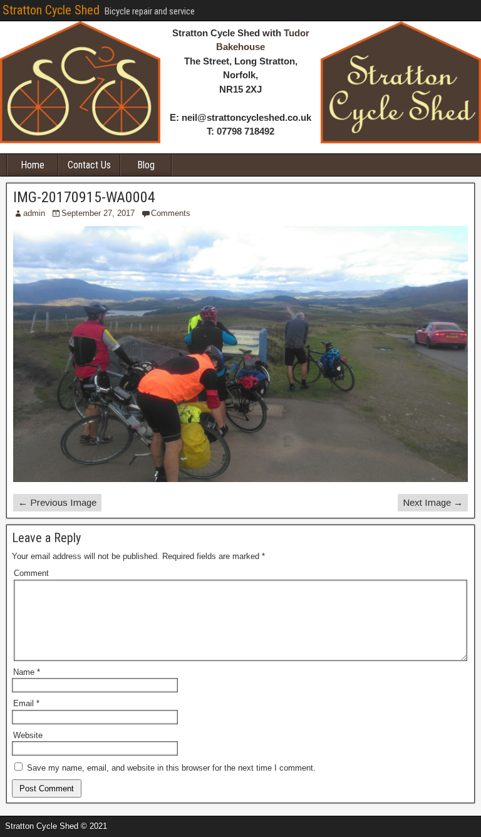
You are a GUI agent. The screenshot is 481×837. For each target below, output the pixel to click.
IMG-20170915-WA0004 (84, 197)
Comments (170, 213)
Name (26, 672)
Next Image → (433, 502)
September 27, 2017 (98, 213)
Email (26, 703)
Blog (146, 165)
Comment (31, 573)
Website (28, 735)
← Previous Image (57, 502)
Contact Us (89, 165)
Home (32, 165)
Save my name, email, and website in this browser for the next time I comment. (171, 768)
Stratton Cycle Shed (51, 10)
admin (34, 213)
